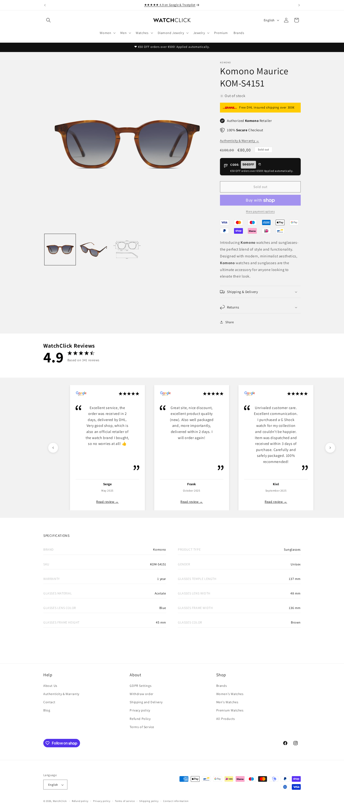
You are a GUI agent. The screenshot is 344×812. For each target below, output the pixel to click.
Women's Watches (230, 694)
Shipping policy (149, 801)
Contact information (175, 801)
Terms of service (125, 801)
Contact (49, 702)
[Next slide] (330, 448)
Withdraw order (141, 694)
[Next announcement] (299, 5)
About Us (50, 685)
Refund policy (80, 801)
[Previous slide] (53, 448)
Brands (221, 685)
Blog (46, 710)
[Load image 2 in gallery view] (93, 249)
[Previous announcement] (45, 5)
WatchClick (60, 801)
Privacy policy (140, 710)
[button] (48, 20)
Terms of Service (142, 727)
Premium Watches (230, 710)
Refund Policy (140, 718)
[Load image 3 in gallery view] (127, 249)
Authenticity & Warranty (239, 141)
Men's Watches (227, 702)
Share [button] (229, 322)
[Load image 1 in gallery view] (60, 249)
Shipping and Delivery (146, 702)
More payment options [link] (260, 211)
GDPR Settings (140, 685)
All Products (225, 718)
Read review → (107, 502)
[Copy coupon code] (259, 164)
